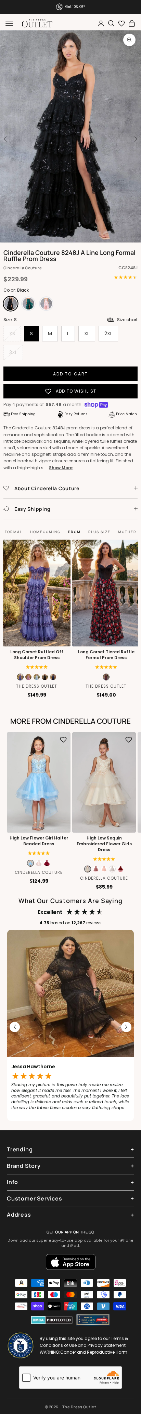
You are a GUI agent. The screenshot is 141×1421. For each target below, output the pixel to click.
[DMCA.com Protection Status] (52, 1320)
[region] (70, 1027)
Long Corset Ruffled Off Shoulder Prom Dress (36, 655)
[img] (37, 667)
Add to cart (70, 374)
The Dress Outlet (36, 686)
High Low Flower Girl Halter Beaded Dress (39, 841)
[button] (106, 667)
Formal (14, 531)
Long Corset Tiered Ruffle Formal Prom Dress (106, 655)
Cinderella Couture (22, 267)
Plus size (99, 531)
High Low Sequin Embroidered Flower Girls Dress (104, 844)
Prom (74, 531)
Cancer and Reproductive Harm (93, 1352)
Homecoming (45, 531)
